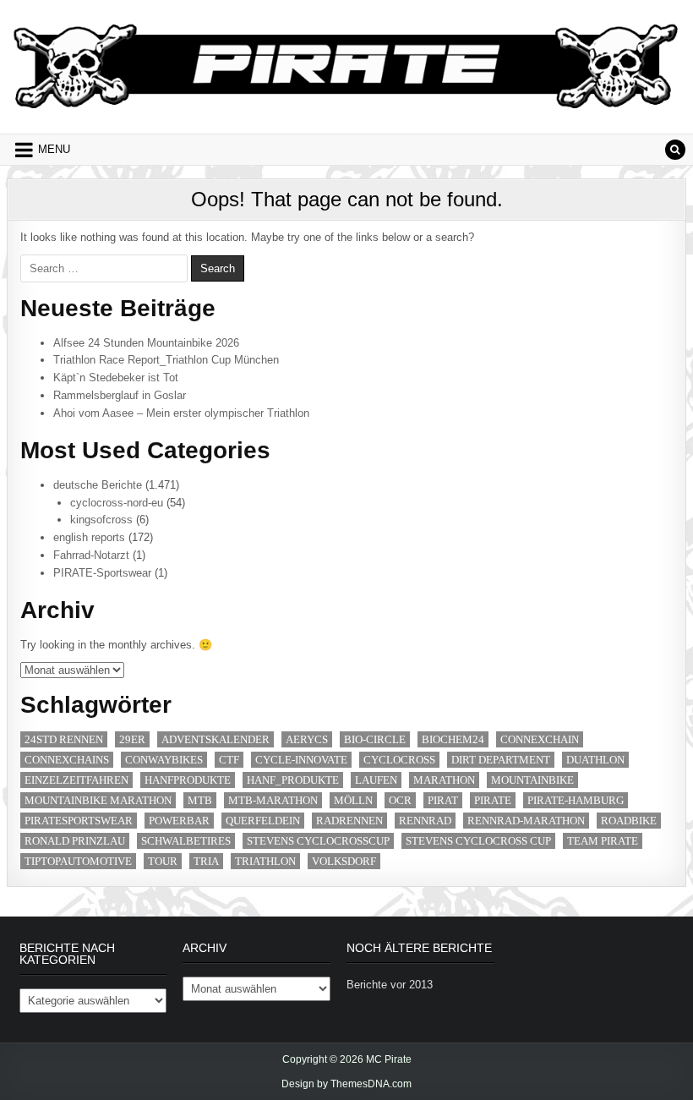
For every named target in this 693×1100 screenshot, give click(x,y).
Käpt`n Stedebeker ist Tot (115, 377)
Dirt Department (500, 759)
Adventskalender (215, 739)
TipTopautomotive (78, 861)
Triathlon (265, 861)
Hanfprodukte (188, 780)
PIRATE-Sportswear (102, 572)
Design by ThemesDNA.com (346, 1084)
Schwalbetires (186, 841)
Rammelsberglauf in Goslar (119, 395)
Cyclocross (399, 759)
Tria (206, 861)
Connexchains (67, 759)
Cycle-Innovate (301, 759)
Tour (162, 861)
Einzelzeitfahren (76, 780)
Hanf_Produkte (293, 780)
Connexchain (539, 739)
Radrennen (349, 820)
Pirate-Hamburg (575, 800)
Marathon (444, 780)
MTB (200, 800)
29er (132, 739)
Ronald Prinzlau (75, 841)
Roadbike (629, 820)
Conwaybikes (164, 759)
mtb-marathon (273, 800)
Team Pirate (602, 841)
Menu (54, 149)
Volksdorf (344, 861)
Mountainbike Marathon (98, 800)
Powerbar (179, 820)
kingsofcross (101, 519)
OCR (400, 800)
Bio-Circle (375, 739)
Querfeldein (263, 820)
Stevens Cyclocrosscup (318, 841)
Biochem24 (453, 739)
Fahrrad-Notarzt (91, 555)
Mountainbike (532, 780)
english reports (89, 537)
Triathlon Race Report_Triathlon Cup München (166, 359)
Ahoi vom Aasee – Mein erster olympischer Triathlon (181, 413)
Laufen (376, 780)
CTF (229, 759)
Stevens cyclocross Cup (478, 841)
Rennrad (425, 820)
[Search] (675, 150)
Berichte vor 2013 (389, 984)
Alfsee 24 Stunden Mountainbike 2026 (146, 343)
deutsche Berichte (97, 485)
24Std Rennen (64, 739)
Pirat (443, 800)
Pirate (492, 800)
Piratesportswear (79, 820)
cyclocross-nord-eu (116, 502)
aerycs (307, 739)
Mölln (353, 800)
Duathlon (595, 759)
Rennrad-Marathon (526, 820)
